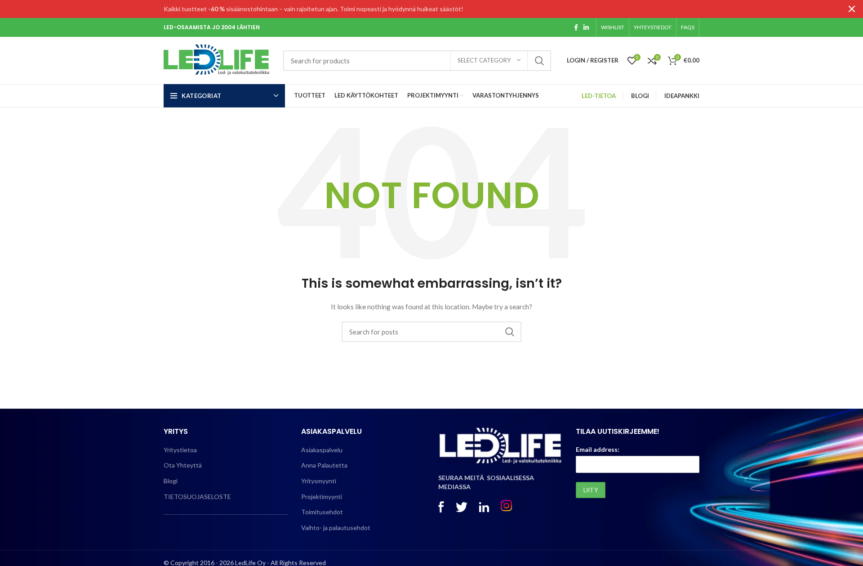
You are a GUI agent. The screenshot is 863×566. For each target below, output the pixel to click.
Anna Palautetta (324, 465)
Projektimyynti (321, 496)
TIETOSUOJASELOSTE (197, 496)
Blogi (171, 481)
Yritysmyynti (318, 481)
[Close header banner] (852, 9)
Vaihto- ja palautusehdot (335, 527)
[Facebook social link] (576, 27)
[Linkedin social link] (586, 27)
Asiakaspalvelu (322, 450)
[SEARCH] (539, 60)
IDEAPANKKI (681, 95)
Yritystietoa (180, 450)
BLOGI (640, 95)
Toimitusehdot (322, 512)
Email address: (597, 449)
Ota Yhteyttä (183, 465)
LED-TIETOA (599, 95)
